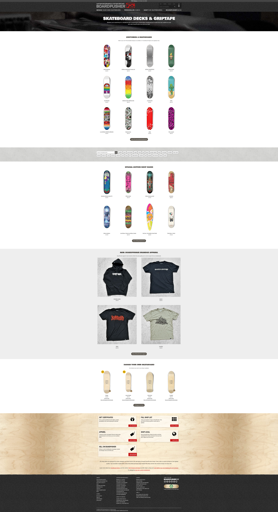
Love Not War (149, 100)
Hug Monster (106, 100)
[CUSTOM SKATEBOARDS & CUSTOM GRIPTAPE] (116, 7)
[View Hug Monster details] (107, 87)
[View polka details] (150, 119)
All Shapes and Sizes (139, 405)
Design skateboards (122, 477)
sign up (98, 497)
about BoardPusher (101, 490)
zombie (170, 152)
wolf (123, 155)
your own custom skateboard (142, 470)
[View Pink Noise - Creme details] (171, 217)
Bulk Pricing (139, 490)
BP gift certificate (140, 487)
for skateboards (153, 10)
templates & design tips (102, 481)
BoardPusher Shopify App (142, 495)
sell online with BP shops (142, 494)
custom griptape (120, 491)
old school (155, 155)
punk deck (129, 152)
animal (113, 155)
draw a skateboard (120, 501)
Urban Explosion (107, 69)
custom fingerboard (121, 494)
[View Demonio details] (171, 182)
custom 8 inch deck (120, 484)
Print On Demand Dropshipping (143, 497)
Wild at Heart (128, 196)
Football (171, 395)
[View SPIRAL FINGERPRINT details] (150, 56)
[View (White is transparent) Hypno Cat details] (128, 56)
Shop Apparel (133, 440)
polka (150, 131)
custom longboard (120, 487)
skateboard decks (115, 468)
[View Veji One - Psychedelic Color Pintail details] (150, 217)
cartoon (118, 155)
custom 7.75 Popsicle (121, 485)
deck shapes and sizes (134, 468)
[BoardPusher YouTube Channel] (176, 481)
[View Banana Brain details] (171, 56)
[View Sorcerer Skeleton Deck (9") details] (107, 182)
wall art (104, 155)
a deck (132, 10)
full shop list (139, 485)
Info (98, 477)
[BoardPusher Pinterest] (174, 481)
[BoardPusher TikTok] (172, 481)
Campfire (161, 346)
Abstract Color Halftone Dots (128, 100)
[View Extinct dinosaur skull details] (150, 182)
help (98, 484)
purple (149, 155)
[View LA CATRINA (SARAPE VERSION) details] (107, 119)
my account (99, 495)
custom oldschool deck (121, 488)
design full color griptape (122, 503)
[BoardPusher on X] (169, 481)
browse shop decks (140, 479)
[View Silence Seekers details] (107, 217)
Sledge (106, 395)
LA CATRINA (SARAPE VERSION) (106, 131)
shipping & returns (101, 485)
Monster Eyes (128, 131)
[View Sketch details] (161, 278)
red (145, 155)
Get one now (133, 425)
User (98, 493)
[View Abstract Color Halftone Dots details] (128, 87)
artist (139, 152)
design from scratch (121, 498)
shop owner (99, 498)
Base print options (120, 481)
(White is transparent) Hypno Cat (128, 69)
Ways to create (121, 496)
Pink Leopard (171, 131)
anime (98, 155)
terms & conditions (114, 510)
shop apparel (139, 481)
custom (141, 155)
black (147, 152)
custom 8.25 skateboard (121, 482)
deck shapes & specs (101, 479)
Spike (171, 100)
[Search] (174, 6)
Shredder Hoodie (117, 299)
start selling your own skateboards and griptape (166, 468)
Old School (150, 395)
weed (135, 152)
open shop (99, 500)
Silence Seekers (106, 233)
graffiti (120, 152)
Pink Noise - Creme (171, 233)
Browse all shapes (120, 479)
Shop (138, 477)
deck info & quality (101, 482)
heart (161, 155)
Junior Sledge (128, 395)
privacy (118, 510)
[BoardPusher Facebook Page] (167, 481)
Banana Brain (171, 69)
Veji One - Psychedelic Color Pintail (150, 233)
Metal (117, 346)
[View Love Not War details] (150, 87)
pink (125, 152)
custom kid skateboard (121, 493)
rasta (165, 155)
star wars (175, 152)
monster (164, 152)
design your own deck (141, 484)
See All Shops (174, 425)
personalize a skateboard (122, 500)
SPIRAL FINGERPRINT (149, 69)
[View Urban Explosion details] (107, 56)
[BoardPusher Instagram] (165, 481)
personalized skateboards (142, 482)
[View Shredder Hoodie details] (117, 278)
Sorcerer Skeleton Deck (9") (106, 196)
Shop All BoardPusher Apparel (139, 353)
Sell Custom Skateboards (133, 455)
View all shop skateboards (139, 240)
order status (100, 487)
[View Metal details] (117, 325)
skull (159, 152)
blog (173, 10)
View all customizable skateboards (139, 139)
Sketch (160, 299)
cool (108, 155)
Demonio (171, 196)
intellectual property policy (124, 510)
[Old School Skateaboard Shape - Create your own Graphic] (149, 382)
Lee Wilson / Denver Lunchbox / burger (128, 233)
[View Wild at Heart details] (128, 182)
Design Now (106, 398)
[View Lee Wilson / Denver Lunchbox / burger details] (128, 217)
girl (143, 152)
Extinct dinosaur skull (149, 196)
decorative (135, 155)
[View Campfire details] (161, 325)
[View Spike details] (171, 87)
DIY (130, 155)
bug (126, 155)
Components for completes (142, 488)
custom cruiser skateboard (122, 490)
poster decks (153, 152)
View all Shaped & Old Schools (107, 400)
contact (98, 488)
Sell (138, 492)
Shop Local (175, 440)
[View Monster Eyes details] (128, 119)
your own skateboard (109, 10)
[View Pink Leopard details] (171, 119)
